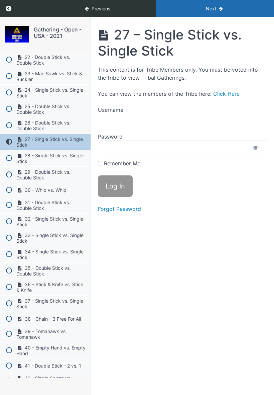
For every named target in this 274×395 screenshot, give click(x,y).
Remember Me (121, 163)
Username (110, 109)
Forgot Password (119, 209)
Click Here (226, 93)
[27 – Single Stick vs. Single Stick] (17, 34)
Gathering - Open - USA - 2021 (58, 32)
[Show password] (255, 148)
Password (110, 136)
